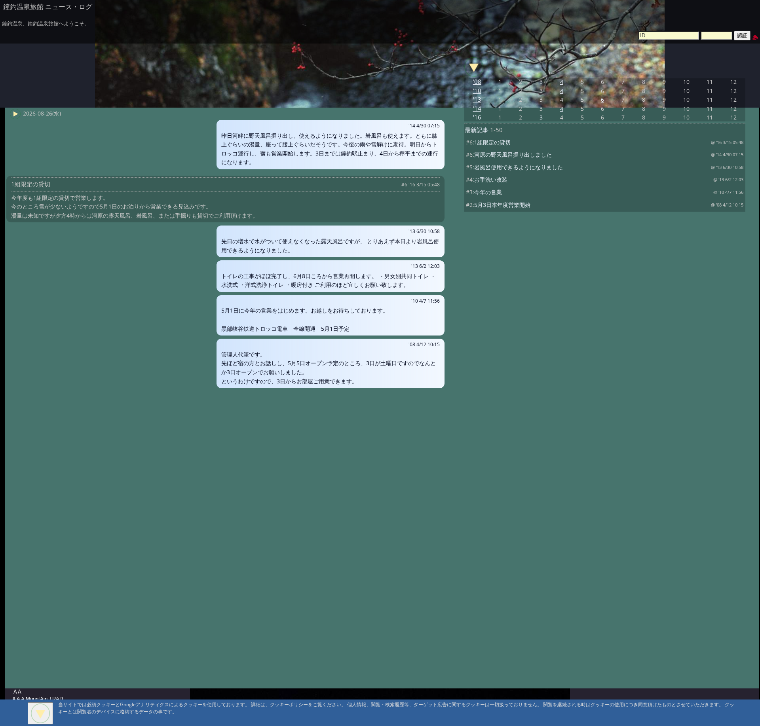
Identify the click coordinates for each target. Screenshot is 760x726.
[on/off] (473, 67)
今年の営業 (488, 192)
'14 (477, 108)
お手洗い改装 (490, 179)
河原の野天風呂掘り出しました (513, 154)
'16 (477, 117)
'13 (477, 99)
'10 (477, 91)
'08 (477, 82)
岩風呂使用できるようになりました (518, 167)
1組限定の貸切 (492, 142)
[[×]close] (40, 713)
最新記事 (476, 130)
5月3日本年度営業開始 (502, 205)
